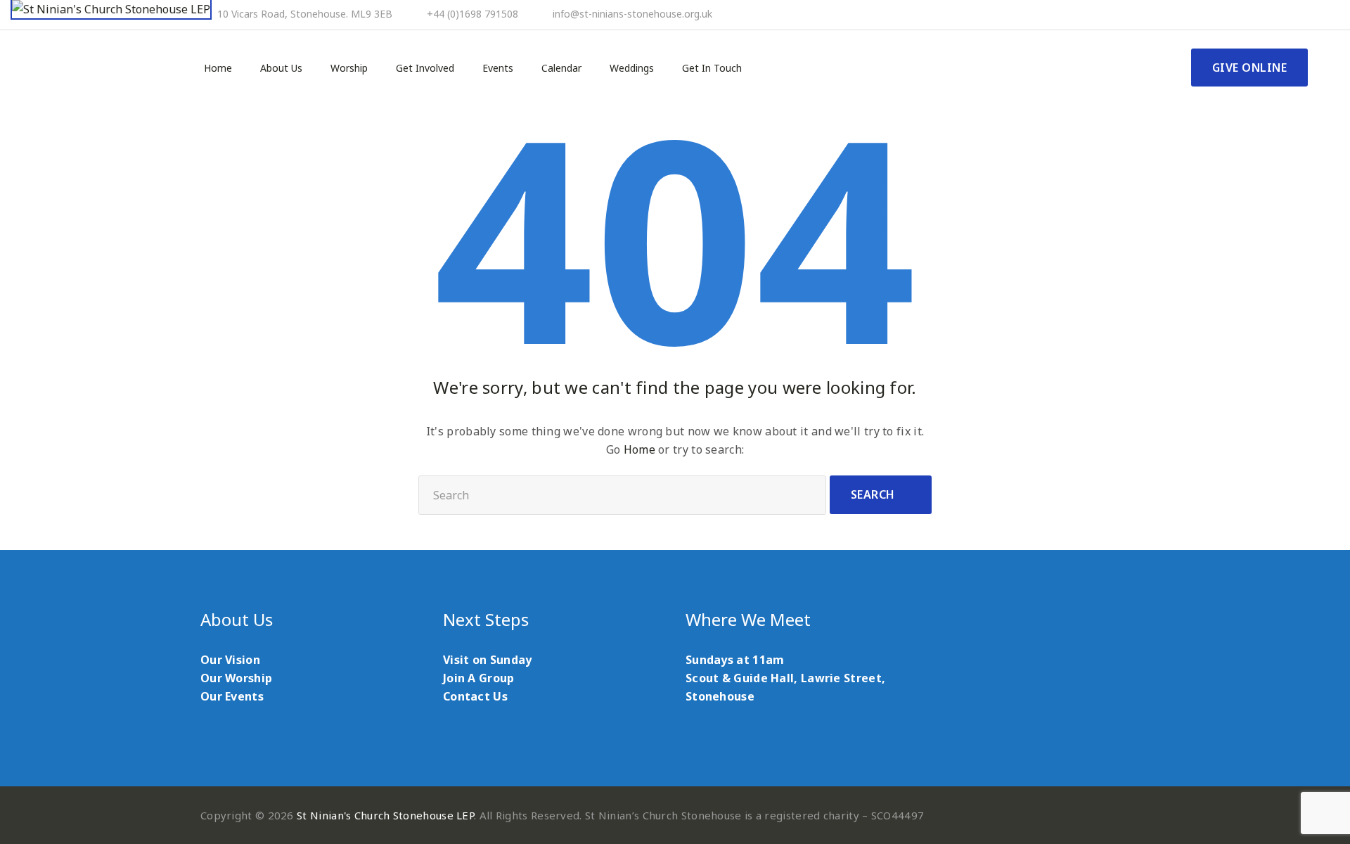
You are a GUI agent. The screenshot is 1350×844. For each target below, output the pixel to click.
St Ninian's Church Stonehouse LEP (385, 815)
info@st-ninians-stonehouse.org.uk (632, 14)
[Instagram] (1303, 15)
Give (1249, 67)
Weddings (632, 68)
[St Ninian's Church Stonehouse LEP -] (111, 10)
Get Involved (425, 68)
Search (873, 494)
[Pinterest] (1265, 15)
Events (497, 68)
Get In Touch (712, 68)
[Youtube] (1284, 15)
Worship (349, 68)
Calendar (561, 68)
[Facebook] (1246, 15)
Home (218, 68)
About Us (281, 68)
